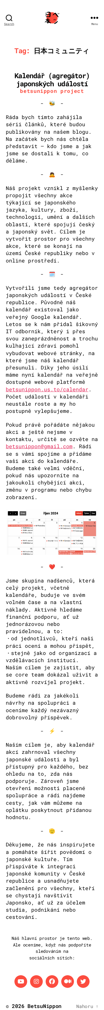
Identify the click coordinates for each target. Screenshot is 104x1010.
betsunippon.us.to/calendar (47, 389)
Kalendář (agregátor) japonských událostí (52, 79)
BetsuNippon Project (52, 91)
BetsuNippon (44, 1006)
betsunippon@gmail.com (39, 446)
